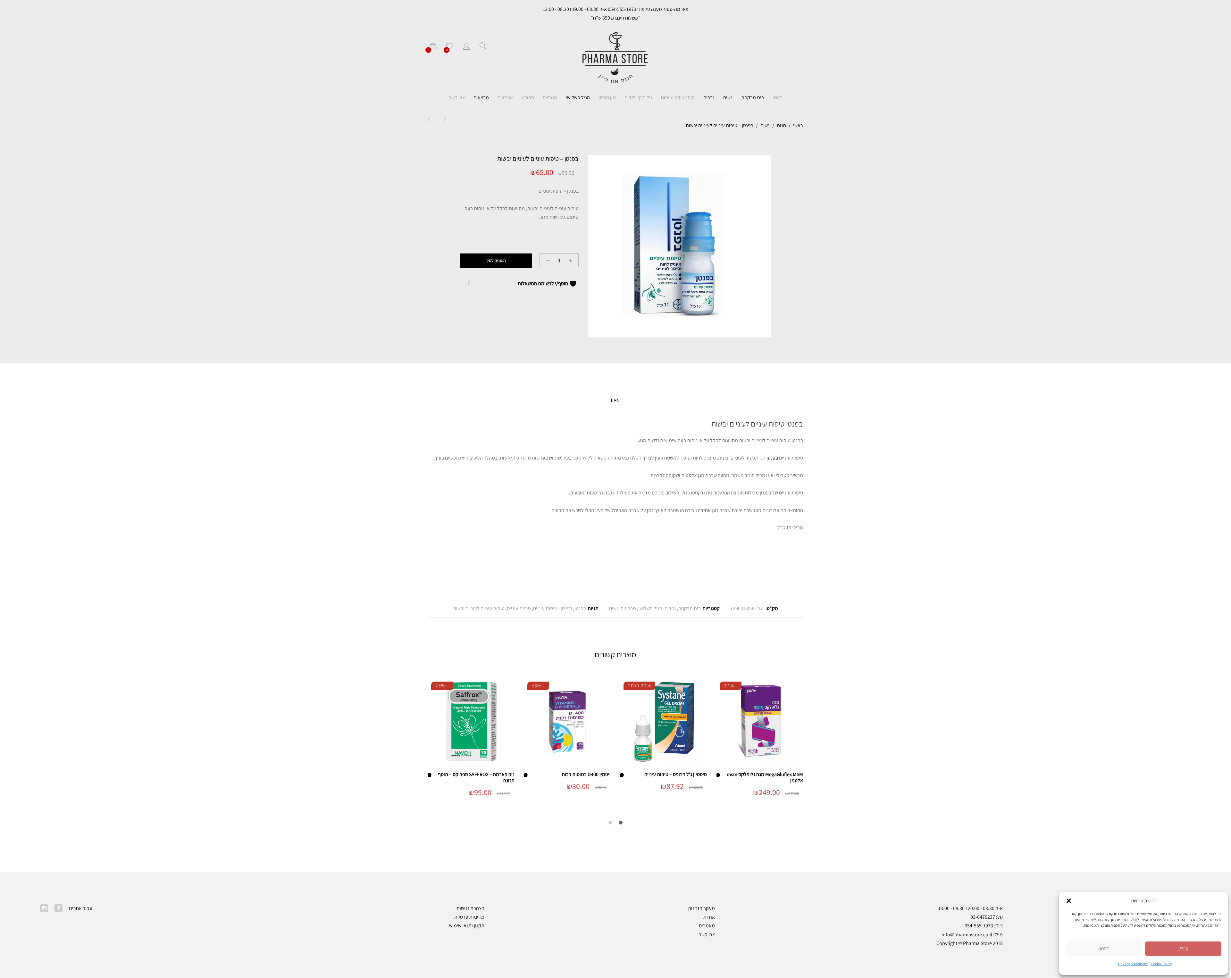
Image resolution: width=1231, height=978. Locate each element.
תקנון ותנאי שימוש (466, 925)
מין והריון (607, 97)
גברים (709, 97)
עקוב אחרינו (80, 908)
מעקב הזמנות (701, 908)
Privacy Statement (1133, 963)
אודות (709, 917)
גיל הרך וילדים (638, 97)
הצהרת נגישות (470, 908)
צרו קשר (457, 97)
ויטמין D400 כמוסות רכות (586, 774)
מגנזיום (550, 97)
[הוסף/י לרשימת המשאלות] (719, 774)
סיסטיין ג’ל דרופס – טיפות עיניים (675, 774)
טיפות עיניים (519, 608)
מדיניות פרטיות (469, 917)
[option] (679, 246)
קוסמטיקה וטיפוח (678, 97)
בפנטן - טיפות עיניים (552, 608)
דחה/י (1104, 948)
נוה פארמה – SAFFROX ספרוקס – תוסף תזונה (476, 777)
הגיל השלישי (578, 97)
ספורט (528, 97)
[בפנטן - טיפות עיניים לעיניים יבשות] (469, 283)
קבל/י (1183, 948)
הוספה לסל (496, 260)
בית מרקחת (752, 97)
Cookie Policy (1161, 963)
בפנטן (772, 457)
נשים (728, 97)
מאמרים (707, 925)
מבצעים (481, 97)
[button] (1069, 901)
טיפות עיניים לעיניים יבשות (479, 608)
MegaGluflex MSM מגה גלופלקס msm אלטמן (765, 777)
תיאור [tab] (615, 399)
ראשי (778, 97)
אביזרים (505, 97)
